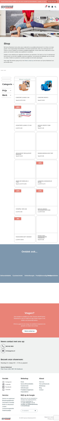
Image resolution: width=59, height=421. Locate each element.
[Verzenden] (35, 410)
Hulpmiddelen (24, 391)
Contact (41, 389)
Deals (22, 382)
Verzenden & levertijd (8, 402)
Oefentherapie (25, 387)
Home (2, 70)
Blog (40, 387)
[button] (55, 7)
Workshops (42, 386)
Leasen (4, 406)
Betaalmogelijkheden (8, 400)
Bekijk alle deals (52, 1)
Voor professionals (44, 384)
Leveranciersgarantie (8, 408)
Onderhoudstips (6, 410)
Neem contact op (29, 60)
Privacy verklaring (52, 419)
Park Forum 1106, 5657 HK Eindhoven (12, 369)
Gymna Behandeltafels (27, 384)
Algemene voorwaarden (50, 417)
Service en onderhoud (8, 398)
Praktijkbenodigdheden (27, 389)
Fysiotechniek (24, 386)
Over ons (41, 382)
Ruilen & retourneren (8, 404)
